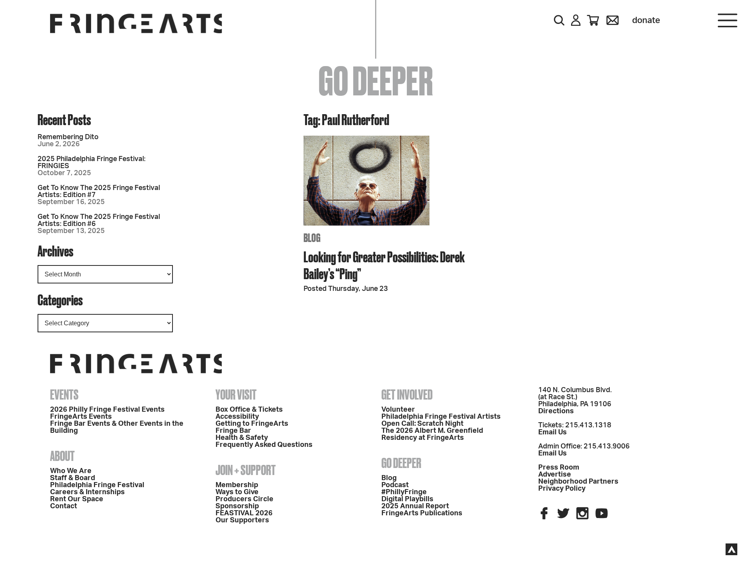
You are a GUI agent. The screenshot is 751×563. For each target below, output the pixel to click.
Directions (556, 411)
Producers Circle (244, 499)
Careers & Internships (87, 492)
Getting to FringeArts (252, 423)
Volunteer (398, 409)
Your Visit (236, 394)
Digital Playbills (407, 499)
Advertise (554, 474)
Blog (389, 478)
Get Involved (407, 394)
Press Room (558, 467)
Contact (63, 506)
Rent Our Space (76, 499)
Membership (237, 485)
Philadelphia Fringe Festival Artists (441, 416)
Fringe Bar (233, 430)
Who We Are (71, 471)
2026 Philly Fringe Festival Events (107, 409)
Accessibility (237, 416)
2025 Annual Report (415, 506)
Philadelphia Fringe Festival (97, 485)
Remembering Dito (68, 137)
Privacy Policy (562, 488)
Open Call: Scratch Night (422, 423)
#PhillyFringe (404, 492)
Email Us (552, 432)
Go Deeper (401, 463)
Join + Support (246, 470)
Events (64, 394)
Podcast (395, 485)
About (62, 456)
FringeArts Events (81, 416)
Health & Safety (242, 437)
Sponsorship (237, 506)
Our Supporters (242, 520)
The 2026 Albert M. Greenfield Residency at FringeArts (432, 434)
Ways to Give (237, 492)
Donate (646, 20)
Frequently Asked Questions (264, 444)
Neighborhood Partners (578, 481)
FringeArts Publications (421, 513)
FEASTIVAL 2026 (244, 513)
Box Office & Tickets (249, 409)
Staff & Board (72, 478)
